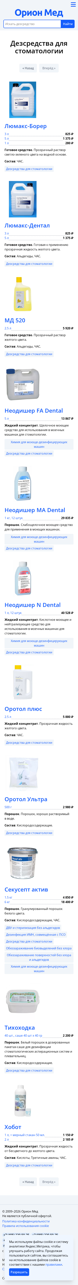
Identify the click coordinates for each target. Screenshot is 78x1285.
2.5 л (8, 328)
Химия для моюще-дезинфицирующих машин (39, 444)
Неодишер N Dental (33, 605)
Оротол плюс (23, 709)
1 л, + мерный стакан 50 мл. (25, 1135)
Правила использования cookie (25, 1226)
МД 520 (15, 320)
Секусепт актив (26, 889)
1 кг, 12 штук (14, 518)
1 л (7, 143)
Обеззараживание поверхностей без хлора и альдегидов (39, 957)
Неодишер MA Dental (35, 510)
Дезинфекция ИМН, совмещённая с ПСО (36, 934)
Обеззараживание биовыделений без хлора (39, 948)
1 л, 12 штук (13, 613)
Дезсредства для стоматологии (29, 169)
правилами (53, 1264)
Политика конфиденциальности (26, 1221)
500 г (8, 807)
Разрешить (19, 1272)
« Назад (28, 68)
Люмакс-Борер (26, 126)
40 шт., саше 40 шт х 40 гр (23, 1035)
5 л (7, 138)
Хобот (13, 1127)
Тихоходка (20, 1027)
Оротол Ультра (26, 799)
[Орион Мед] (39, 13)
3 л (7, 134)
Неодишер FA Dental (34, 410)
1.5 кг (8, 897)
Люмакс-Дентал (27, 225)
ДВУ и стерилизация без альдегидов (33, 928)
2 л (7, 1139)
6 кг (7, 902)
